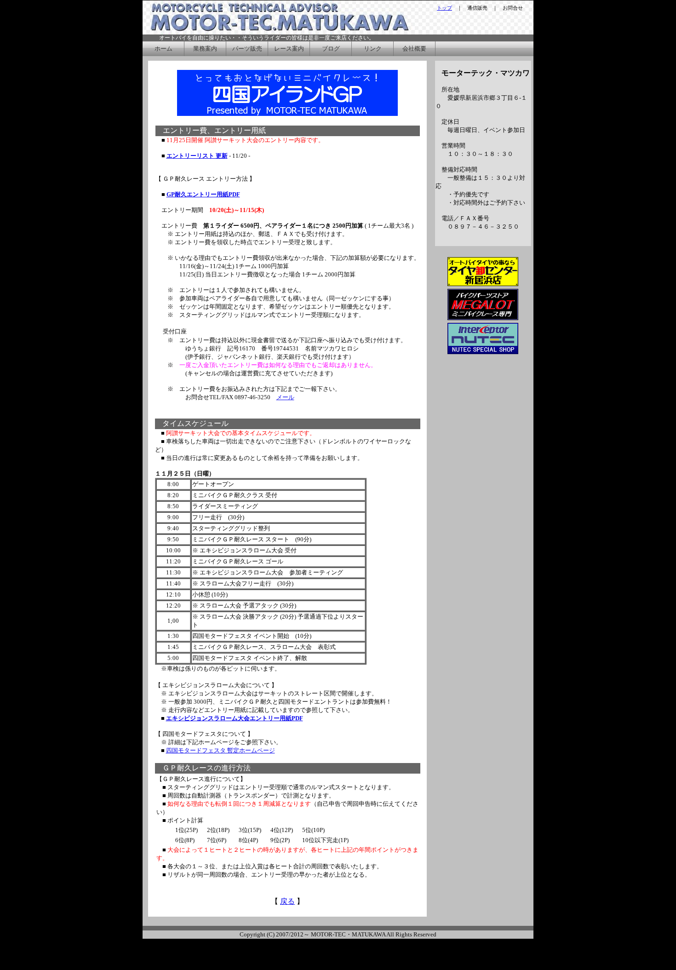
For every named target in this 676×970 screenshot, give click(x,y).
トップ (444, 8)
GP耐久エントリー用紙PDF (203, 194)
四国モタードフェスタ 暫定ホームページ (220, 750)
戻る (287, 901)
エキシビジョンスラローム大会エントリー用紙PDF (234, 718)
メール (285, 397)
